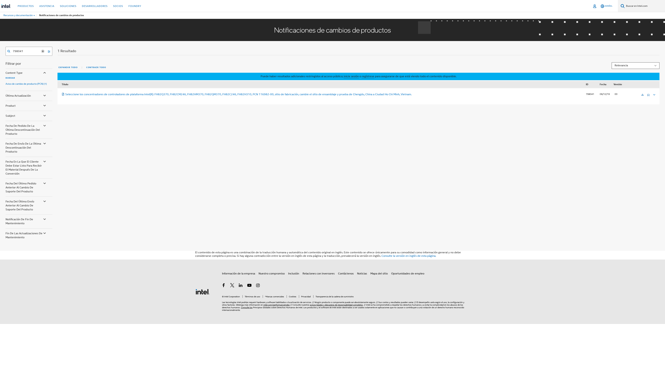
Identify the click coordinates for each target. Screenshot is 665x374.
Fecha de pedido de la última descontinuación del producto (23, 130)
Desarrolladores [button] (95, 6)
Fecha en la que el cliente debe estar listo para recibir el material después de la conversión (24, 167)
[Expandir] (654, 94)
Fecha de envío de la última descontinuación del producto (23, 147)
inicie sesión (351, 76)
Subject (10, 116)
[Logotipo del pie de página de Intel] (203, 291)
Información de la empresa (238, 273)
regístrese (368, 76)
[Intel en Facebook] (224, 286)
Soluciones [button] (68, 6)
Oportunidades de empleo (407, 273)
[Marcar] (648, 96)
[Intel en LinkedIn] (241, 286)
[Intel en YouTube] (249, 286)
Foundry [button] (134, 6)
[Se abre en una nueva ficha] (642, 95)
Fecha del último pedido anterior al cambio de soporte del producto (21, 187)
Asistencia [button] (46, 6)
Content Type (14, 73)
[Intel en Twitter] (232, 286)
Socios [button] (118, 6)
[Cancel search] (43, 51)
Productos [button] (26, 6)
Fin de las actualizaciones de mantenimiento (24, 235)
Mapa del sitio (379, 273)
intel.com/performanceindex (276, 305)
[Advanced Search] (48, 51)
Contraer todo (96, 67)
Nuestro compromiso (272, 273)
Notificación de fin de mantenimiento (19, 221)
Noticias (362, 273)
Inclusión (293, 273)
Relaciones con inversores (319, 273)
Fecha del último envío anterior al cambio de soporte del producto (20, 205)
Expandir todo (68, 67)
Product (11, 106)
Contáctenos (346, 273)
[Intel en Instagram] (258, 286)
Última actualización (18, 95)
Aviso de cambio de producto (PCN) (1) (26, 83)
